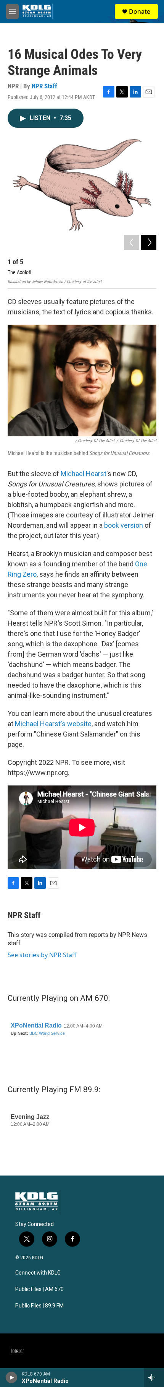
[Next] (148, 242)
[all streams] (154, 1377)
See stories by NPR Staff (42, 955)
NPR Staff (44, 86)
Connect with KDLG (38, 1273)
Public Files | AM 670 (39, 1289)
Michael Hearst (83, 474)
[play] (11, 1377)
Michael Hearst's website (53, 724)
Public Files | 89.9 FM (39, 1306)
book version (123, 525)
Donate (139, 11)
